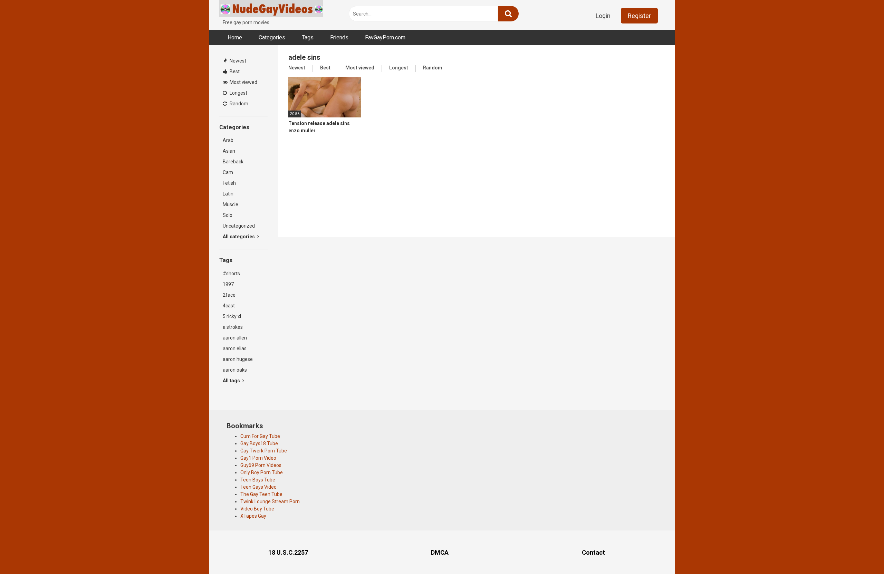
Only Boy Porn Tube (261, 472)
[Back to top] (861, 553)
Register (639, 15)
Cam (228, 172)
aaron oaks (235, 370)
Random (238, 103)
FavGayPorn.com (385, 37)
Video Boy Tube (257, 508)
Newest (237, 61)
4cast (229, 305)
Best (234, 71)
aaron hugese (238, 359)
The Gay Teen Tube (261, 494)
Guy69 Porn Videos (260, 465)
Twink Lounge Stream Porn (270, 501)
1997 (228, 284)
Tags (308, 37)
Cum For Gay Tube (260, 436)
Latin (228, 194)
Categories (272, 37)
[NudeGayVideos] (271, 9)
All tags (232, 380)
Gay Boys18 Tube (259, 443)
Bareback (233, 161)
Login (603, 15)
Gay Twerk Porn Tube (263, 450)
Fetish (229, 183)
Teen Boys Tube (257, 479)
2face (229, 295)
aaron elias (235, 348)
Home (235, 37)
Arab (228, 140)
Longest (238, 93)
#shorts (231, 273)
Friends (339, 37)
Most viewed (243, 82)
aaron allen (235, 338)
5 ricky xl (232, 316)
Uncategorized (239, 226)
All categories (239, 236)
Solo (227, 215)
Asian (229, 151)
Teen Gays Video (258, 487)
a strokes (233, 327)
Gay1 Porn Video (258, 458)
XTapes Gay (253, 516)
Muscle (230, 204)
